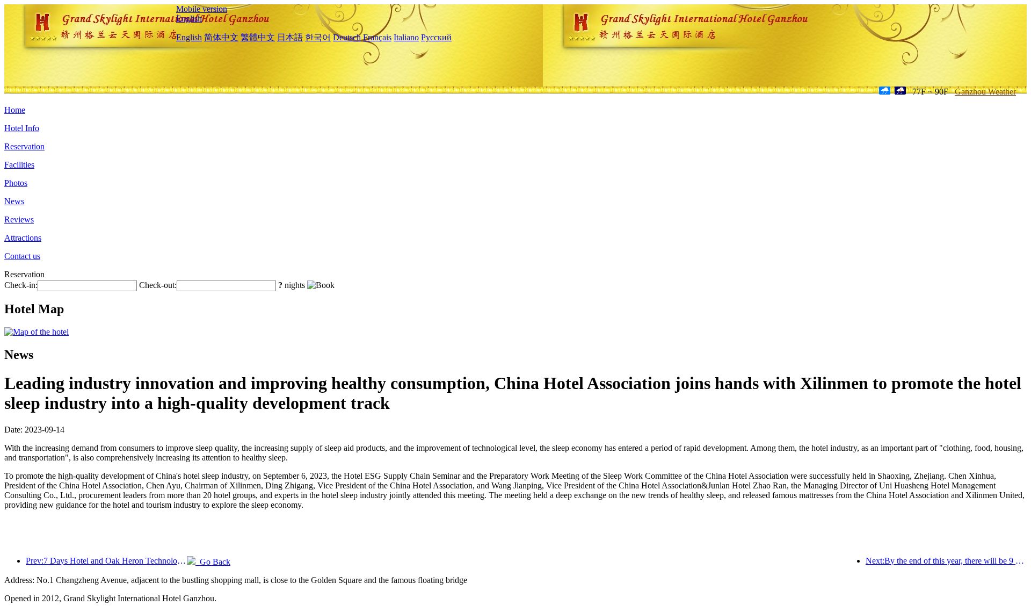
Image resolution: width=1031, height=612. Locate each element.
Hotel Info (21, 128)
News (14, 201)
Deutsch (347, 37)
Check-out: (158, 285)
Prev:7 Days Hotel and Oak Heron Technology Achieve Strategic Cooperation (106, 560)
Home (14, 109)
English (189, 18)
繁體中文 (258, 37)
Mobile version (201, 8)
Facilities (19, 164)
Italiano (406, 37)
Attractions (22, 237)
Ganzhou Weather (985, 91)
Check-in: (21, 285)
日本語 (290, 37)
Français (377, 37)
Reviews (19, 219)
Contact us (22, 256)
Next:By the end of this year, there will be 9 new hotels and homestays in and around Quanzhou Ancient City (946, 560)
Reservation (24, 146)
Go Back (212, 561)
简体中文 (221, 37)
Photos (15, 183)
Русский (436, 37)
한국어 (318, 37)
